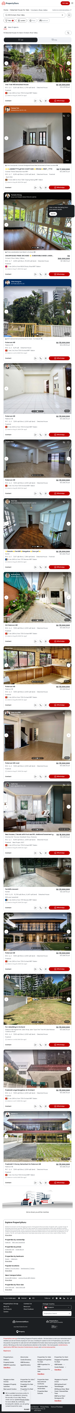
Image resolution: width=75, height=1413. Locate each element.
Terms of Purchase (57, 1407)
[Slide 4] (37, 79)
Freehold (8, 1242)
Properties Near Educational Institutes (43, 1382)
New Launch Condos (10, 1389)
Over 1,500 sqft (9, 1287)
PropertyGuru (8, 1357)
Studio (7, 1259)
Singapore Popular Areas (61, 1381)
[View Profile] (9, 46)
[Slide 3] (35, 79)
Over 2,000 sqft (20, 1287)
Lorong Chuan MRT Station (26, 1278)
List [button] (22, 40)
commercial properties (48, 1347)
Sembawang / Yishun (28, 1268)
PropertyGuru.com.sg (10, 1338)
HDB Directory (25, 1362)
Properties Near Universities (43, 1387)
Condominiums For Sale (44, 1370)
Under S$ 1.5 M (9, 1249)
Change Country (48, 1304)
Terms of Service (33, 1407)
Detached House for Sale (19, 10)
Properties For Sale (44, 1357)
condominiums (62, 1345)
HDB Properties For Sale (44, 1365)
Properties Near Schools (43, 1392)
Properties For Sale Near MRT (27, 1385)
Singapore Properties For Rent (61, 1361)
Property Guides (9, 1362)
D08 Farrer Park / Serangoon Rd (59, 1397)
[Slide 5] (38, 247)
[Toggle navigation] (72, 3)
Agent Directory (25, 1365)
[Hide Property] (64, 47)
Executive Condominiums (25, 1347)
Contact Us (28, 1304)
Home (6, 10)
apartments (7, 1347)
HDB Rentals (58, 1364)
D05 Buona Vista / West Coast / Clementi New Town (61, 1391)
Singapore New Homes (9, 1381)
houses (36, 1347)
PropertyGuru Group (11, 1304)
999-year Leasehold (18, 1242)
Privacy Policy (24, 1399)
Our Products (8, 1309)
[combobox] (34, 15)
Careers (6, 1311)
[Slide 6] (40, 79)
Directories (24, 1357)
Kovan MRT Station (11, 1278)
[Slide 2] (34, 79)
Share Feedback (29, 1309)
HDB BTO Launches (10, 1365)
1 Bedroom (14, 1259)
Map (55, 40)
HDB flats (14, 1347)
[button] (5, 27)
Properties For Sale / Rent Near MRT (28, 1381)
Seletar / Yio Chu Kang (12, 1268)
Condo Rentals (59, 1367)
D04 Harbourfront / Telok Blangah (60, 1385)
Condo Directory (26, 1359)
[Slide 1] (32, 79)
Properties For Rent (61, 1357)
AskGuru (6, 1359)
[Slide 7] (39, 334)
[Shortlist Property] (68, 47)
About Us (6, 1306)
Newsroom (27, 1306)
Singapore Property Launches (10, 1385)
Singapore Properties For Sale (44, 1361)
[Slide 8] (41, 334)
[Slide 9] (42, 334)
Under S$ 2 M (20, 1249)
